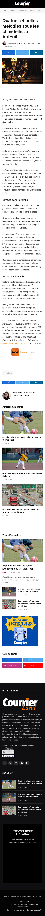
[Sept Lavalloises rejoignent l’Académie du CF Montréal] (22, 422)
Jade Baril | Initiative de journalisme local (25, 43)
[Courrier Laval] (22, 4)
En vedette (8, 373)
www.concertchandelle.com (14, 343)
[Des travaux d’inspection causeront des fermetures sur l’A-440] (22, 495)
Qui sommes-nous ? (34, 910)
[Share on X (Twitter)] (22, 52)
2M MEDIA (37, 896)
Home (5, 11)
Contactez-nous (24, 901)
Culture (12, 11)
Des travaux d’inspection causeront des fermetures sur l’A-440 (21, 510)
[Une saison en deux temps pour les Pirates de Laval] (22, 459)
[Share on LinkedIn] (36, 52)
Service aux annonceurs (15, 910)
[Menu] (4, 4)
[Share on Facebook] (8, 52)
